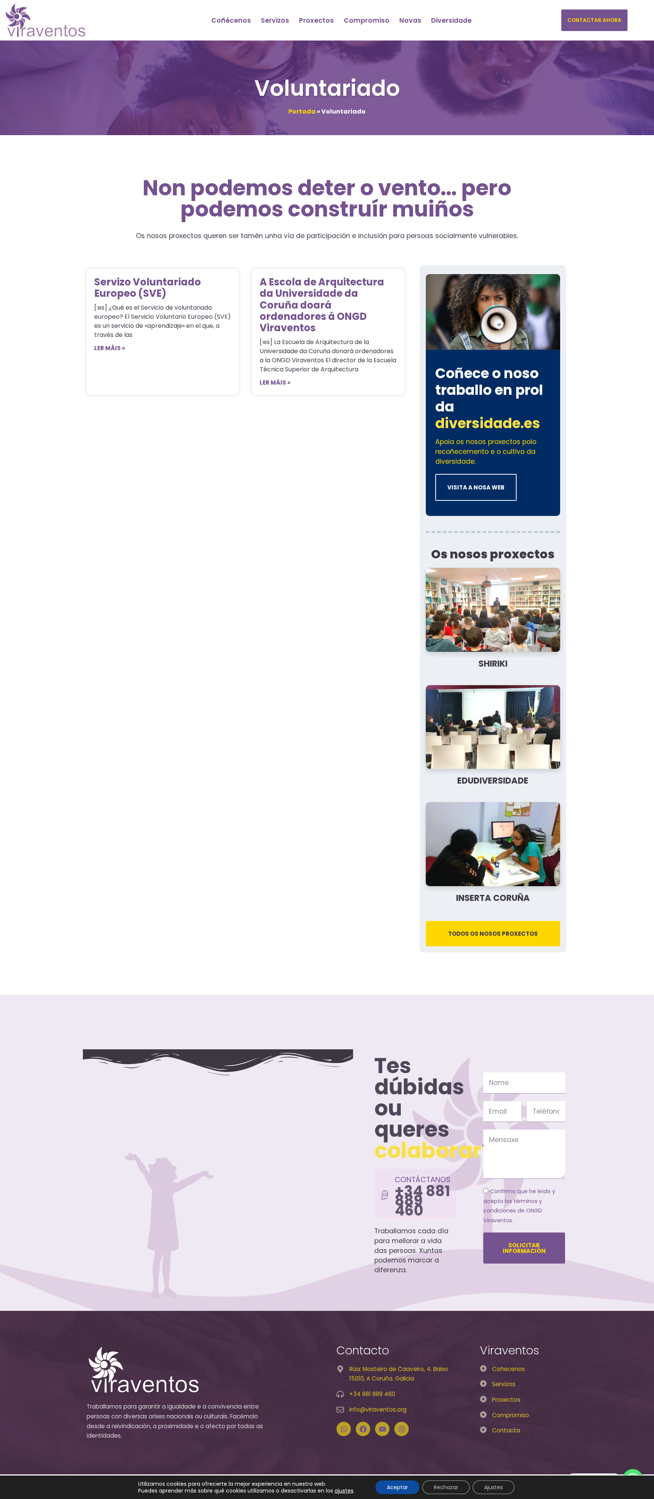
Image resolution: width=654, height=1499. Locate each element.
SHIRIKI (493, 664)
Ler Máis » (109, 348)
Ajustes (493, 1487)
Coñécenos (231, 20)
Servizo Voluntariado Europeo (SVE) (147, 287)
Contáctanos (422, 1180)
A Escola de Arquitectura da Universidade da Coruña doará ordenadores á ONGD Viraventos (322, 305)
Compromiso (366, 20)
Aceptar (397, 1487)
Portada (302, 111)
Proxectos (316, 20)
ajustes (344, 1490)
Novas (410, 20)
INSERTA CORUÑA (493, 898)
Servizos (275, 20)
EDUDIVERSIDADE (492, 780)
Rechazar (446, 1487)
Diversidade (451, 20)
